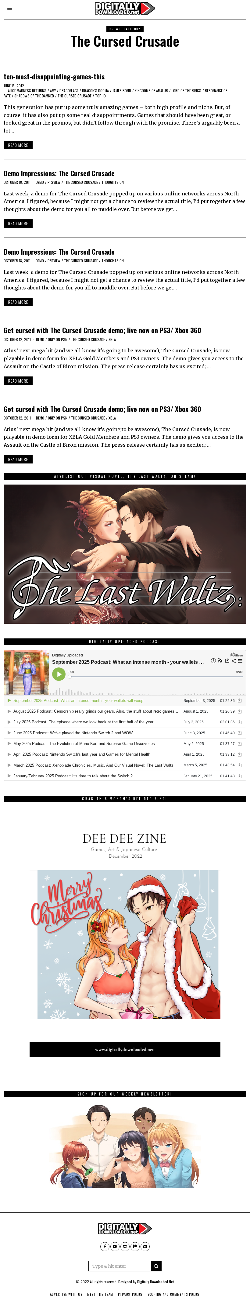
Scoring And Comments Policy (174, 1294)
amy (53, 90)
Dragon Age (68, 90)
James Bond (121, 90)
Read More (18, 145)
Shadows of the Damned (34, 95)
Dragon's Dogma (95, 90)
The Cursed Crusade (74, 95)
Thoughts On (113, 182)
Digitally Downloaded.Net (155, 1281)
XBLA (112, 339)
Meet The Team (100, 1294)
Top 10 (100, 95)
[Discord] (145, 1246)
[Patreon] (135, 1246)
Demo (40, 182)
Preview (54, 182)
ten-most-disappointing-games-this (54, 76)
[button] (156, 1266)
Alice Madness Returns (27, 90)
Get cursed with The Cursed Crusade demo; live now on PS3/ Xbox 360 (102, 330)
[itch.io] (125, 1246)
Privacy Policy (130, 1294)
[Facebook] (104, 1246)
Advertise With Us (66, 1294)
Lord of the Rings (186, 90)
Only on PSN (57, 339)
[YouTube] (115, 1246)
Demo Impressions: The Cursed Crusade (59, 173)
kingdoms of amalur (151, 90)
